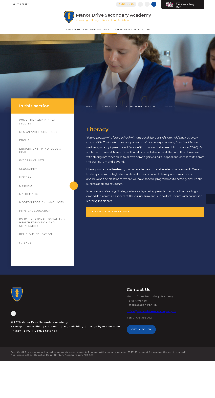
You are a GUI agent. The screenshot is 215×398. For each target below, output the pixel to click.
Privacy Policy (20, 330)
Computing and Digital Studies (37, 122)
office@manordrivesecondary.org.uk (151, 311)
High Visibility (20, 4)
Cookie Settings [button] (46, 330)
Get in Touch (141, 329)
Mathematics (29, 194)
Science (25, 242)
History (25, 177)
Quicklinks (126, 4)
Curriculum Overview (140, 106)
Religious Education (35, 234)
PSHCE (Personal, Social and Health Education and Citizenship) (42, 222)
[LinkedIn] (147, 4)
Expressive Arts (32, 160)
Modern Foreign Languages (41, 202)
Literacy (169, 106)
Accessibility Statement (43, 326)
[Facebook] (140, 4)
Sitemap (16, 326)
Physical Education (35, 210)
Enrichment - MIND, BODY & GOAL (40, 150)
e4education (111, 326)
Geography (28, 168)
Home (90, 106)
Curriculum (110, 106)
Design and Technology (38, 132)
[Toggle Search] (153, 4)
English (25, 140)
